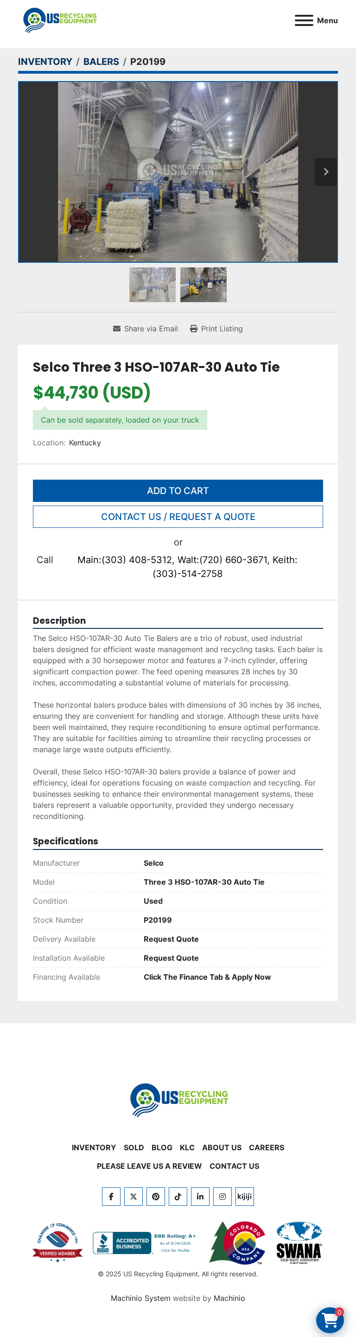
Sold (134, 1147)
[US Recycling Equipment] (178, 1099)
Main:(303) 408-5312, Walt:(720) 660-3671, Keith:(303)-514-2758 (187, 566)
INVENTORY (94, 1147)
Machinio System (141, 1298)
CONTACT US (234, 1166)
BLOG (162, 1147)
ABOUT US (222, 1147)
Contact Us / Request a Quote (178, 516)
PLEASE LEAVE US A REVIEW (149, 1166)
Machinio (229, 1298)
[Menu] (304, 20)
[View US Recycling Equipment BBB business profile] (146, 1243)
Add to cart (178, 490)
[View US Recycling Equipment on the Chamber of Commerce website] (58, 1243)
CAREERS (266, 1147)
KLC (187, 1147)
